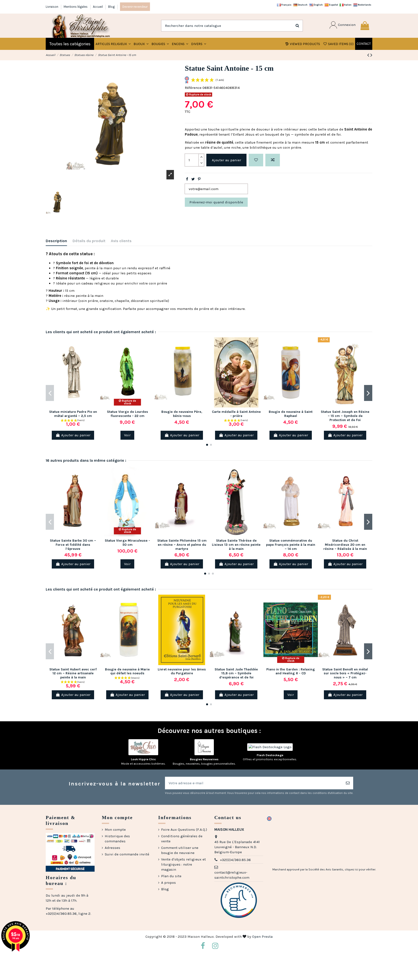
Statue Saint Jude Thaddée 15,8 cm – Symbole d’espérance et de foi (236, 673)
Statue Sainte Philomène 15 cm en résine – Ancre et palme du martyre (182, 544)
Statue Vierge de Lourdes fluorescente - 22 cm (127, 414)
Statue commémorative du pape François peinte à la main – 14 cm (290, 544)
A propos (168, 882)
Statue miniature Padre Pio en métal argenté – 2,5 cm (73, 414)
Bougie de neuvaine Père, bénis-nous (181, 414)
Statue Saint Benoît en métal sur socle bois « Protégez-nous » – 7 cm (345, 673)
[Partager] (187, 179)
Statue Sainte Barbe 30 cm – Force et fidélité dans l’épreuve (73, 544)
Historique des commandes (117, 838)
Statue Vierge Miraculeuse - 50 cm (127, 542)
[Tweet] (193, 179)
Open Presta (262, 936)
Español (333, 4)
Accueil (98, 6)
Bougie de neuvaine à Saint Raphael (291, 414)
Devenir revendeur (135, 6)
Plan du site (171, 876)
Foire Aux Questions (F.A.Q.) (184, 829)
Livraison (52, 6)
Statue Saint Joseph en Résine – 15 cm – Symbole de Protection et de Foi (345, 416)
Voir (127, 435)
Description (56, 240)
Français (286, 4)
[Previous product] (368, 55)
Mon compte (115, 829)
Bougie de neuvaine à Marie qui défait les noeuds (127, 671)
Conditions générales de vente (181, 838)
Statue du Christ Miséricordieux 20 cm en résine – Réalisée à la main (345, 544)
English (318, 4)
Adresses (112, 847)
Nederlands (364, 4)
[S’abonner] (347, 783)
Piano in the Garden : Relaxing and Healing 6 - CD (290, 671)
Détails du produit (89, 240)
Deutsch (302, 4)
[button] (141, 44)
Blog (111, 6)
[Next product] (371, 55)
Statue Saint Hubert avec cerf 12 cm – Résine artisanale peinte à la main (73, 673)
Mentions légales (76, 6)
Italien (347, 4)
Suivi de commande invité (127, 854)
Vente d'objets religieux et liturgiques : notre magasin (183, 864)
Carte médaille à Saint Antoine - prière (236, 414)
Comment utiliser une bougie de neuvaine (179, 850)
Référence (193, 87)
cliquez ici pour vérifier (360, 869)
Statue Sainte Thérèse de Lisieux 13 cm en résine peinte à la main (236, 544)
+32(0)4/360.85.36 (235, 860)
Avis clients (121, 240)
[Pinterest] (199, 179)
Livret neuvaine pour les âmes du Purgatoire (182, 671)
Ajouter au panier (226, 160)
